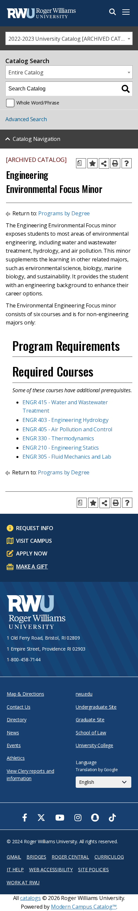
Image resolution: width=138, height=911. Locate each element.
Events (14, 745)
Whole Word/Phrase (37, 102)
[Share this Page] (104, 163)
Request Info (34, 528)
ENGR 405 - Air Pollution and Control (67, 429)
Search (112, 12)
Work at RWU (23, 882)
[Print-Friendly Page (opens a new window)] (115, 163)
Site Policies (93, 869)
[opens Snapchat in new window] (95, 818)
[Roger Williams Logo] (40, 13)
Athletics (16, 758)
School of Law (91, 732)
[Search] (126, 88)
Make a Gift (32, 566)
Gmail (14, 857)
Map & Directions (25, 694)
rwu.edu (84, 694)
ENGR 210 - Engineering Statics (60, 447)
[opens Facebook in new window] (24, 818)
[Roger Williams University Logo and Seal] (36, 613)
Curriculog (109, 857)
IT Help (15, 869)
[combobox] (69, 38)
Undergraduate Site (96, 707)
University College (94, 745)
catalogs (30, 898)
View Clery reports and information (30, 774)
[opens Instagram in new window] (77, 818)
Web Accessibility (51, 869)
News (13, 732)
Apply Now (31, 553)
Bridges (36, 857)
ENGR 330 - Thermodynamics (58, 438)
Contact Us (18, 707)
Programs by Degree (64, 213)
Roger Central (70, 857)
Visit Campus (34, 540)
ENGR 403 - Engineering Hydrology (65, 420)
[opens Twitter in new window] (41, 818)
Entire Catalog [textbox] (26, 72)
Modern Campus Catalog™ (83, 906)
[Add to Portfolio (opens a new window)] (92, 163)
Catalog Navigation (36, 139)
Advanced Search (26, 119)
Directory (16, 719)
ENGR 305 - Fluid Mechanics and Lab (66, 456)
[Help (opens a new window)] (127, 163)
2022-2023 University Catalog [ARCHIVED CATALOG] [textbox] (70, 38)
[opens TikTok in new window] (112, 818)
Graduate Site (90, 719)
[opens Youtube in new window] (59, 818)
